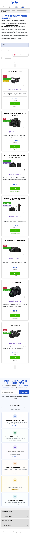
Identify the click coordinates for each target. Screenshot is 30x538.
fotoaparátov (9, 25)
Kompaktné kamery (21, 10)
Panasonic (7, 10)
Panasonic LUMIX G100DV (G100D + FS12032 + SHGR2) (15, 199)
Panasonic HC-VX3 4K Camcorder (15, 240)
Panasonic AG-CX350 (15, 71)
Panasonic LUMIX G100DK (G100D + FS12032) (15, 114)
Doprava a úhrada (7, 516)
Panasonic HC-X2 (15, 325)
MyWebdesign (22, 532)
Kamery (13, 10)
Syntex (2, 10)
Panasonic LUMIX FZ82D (15, 283)
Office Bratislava (7, 521)
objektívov (15, 25)
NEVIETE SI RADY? (6, 525)
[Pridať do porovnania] (24, 85)
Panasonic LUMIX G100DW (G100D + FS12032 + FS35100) (15, 156)
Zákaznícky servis (7, 512)
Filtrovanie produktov (8, 45)
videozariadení (5, 26)
